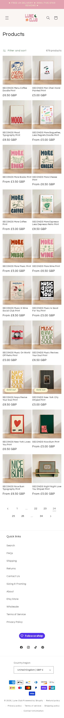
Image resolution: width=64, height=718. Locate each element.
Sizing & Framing (16, 584)
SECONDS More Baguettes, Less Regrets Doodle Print (46, 134)
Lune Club (18, 701)
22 (35, 508)
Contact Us (13, 576)
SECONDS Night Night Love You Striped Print (46, 488)
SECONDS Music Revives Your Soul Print (45, 354)
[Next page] (50, 516)
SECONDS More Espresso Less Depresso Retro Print (45, 223)
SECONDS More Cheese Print (44, 178)
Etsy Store (12, 599)
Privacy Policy (15, 622)
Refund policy (53, 701)
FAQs (10, 553)
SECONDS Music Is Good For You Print (45, 309)
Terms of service (33, 706)
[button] (7, 18)
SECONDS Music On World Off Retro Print (16, 354)
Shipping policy (51, 706)
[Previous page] (8, 508)
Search (11, 545)
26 (22, 516)
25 (13, 516)
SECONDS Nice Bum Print (45, 442)
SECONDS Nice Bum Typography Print (13, 488)
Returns (11, 568)
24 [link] (54, 508)
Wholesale (13, 607)
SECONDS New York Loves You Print (17, 443)
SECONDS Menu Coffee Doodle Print (15, 89)
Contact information (34, 711)
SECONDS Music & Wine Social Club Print (15, 309)
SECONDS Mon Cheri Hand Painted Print (46, 89)
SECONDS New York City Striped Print (45, 398)
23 (45, 508)
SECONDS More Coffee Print (15, 223)
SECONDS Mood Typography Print (11, 134)
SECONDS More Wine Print (46, 266)
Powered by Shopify (33, 701)
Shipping (12, 561)
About (10, 591)
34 (41, 516)
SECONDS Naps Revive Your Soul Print (15, 398)
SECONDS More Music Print (17, 266)
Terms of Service (16, 614)
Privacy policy (14, 706)
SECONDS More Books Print (17, 177)
